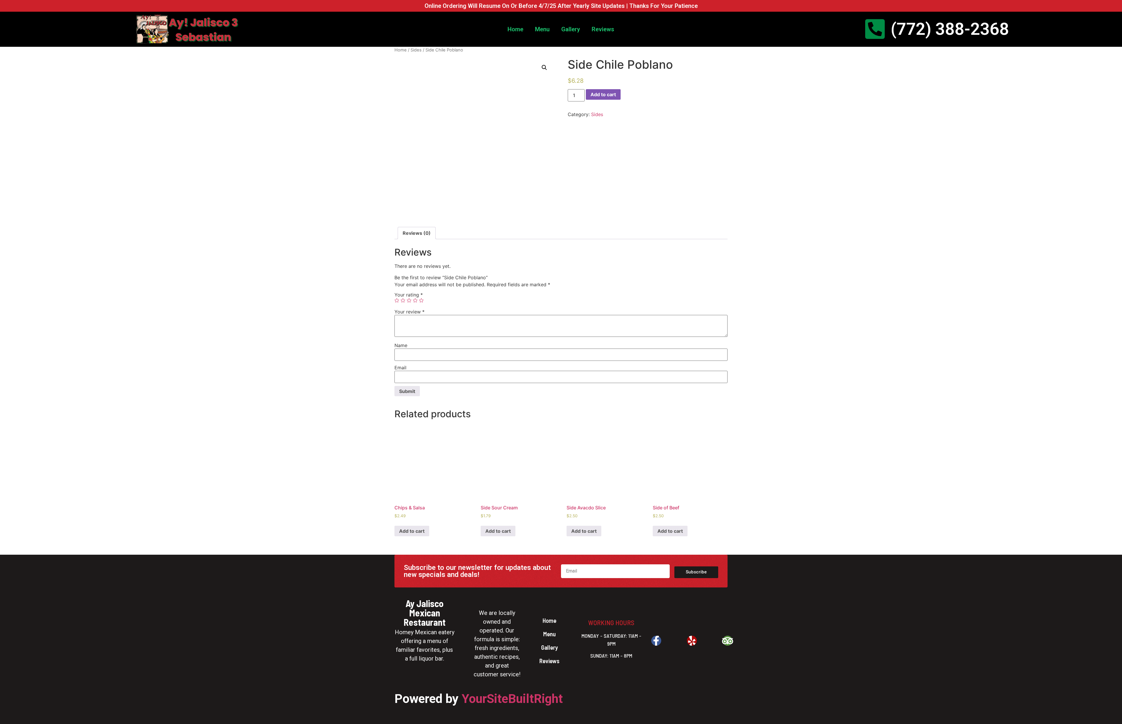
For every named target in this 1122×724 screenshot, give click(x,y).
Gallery (570, 29)
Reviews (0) (417, 233)
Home (515, 29)
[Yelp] (692, 641)
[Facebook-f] (656, 641)
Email (400, 367)
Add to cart (603, 94)
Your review (409, 311)
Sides (416, 50)
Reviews (603, 29)
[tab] (417, 233)
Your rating (408, 294)
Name (400, 345)
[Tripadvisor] (728, 641)
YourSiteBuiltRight (512, 699)
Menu (542, 29)
